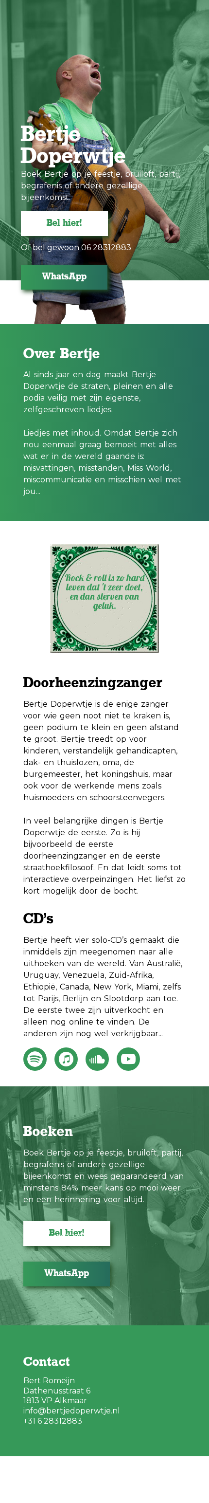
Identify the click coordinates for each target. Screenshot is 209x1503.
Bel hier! (64, 223)
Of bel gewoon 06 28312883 (76, 248)
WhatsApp (64, 277)
